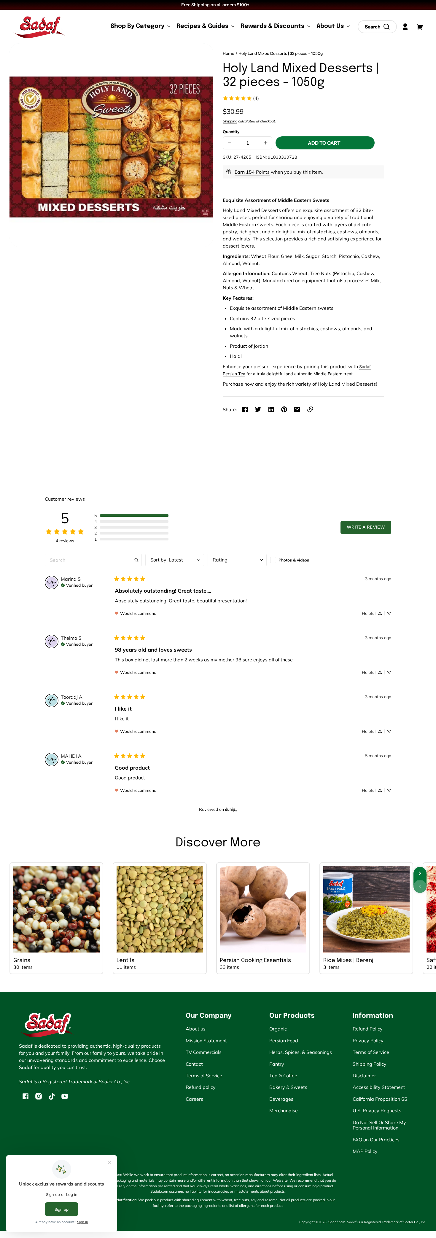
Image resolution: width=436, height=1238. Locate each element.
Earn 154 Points (252, 172)
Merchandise (283, 1110)
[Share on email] (297, 409)
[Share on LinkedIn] (271, 409)
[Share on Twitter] (258, 409)
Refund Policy (368, 1029)
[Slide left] (420, 886)
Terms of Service (204, 1076)
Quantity (231, 131)
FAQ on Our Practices (376, 1140)
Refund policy (201, 1087)
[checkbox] (299, 560)
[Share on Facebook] (245, 409)
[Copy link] (310, 409)
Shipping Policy (369, 1064)
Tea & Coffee (283, 1076)
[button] (377, 26)
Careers (194, 1099)
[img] (77, 584)
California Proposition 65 (380, 1099)
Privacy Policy (368, 1041)
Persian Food (283, 1041)
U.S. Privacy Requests (377, 1110)
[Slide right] (420, 873)
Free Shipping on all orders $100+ (215, 4)
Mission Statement (206, 1041)
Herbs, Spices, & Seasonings (300, 1052)
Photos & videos (294, 559)
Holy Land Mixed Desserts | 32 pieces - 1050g (280, 53)
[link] (240, 98)
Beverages (281, 1099)
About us (196, 1029)
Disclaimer (364, 1076)
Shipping (230, 121)
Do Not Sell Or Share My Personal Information (379, 1125)
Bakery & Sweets (288, 1087)
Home (228, 53)
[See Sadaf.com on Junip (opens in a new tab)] (231, 809)
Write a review (366, 527)
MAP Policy (365, 1151)
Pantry (276, 1064)
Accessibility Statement (379, 1087)
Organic (278, 1029)
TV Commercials (204, 1052)
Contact (194, 1064)
